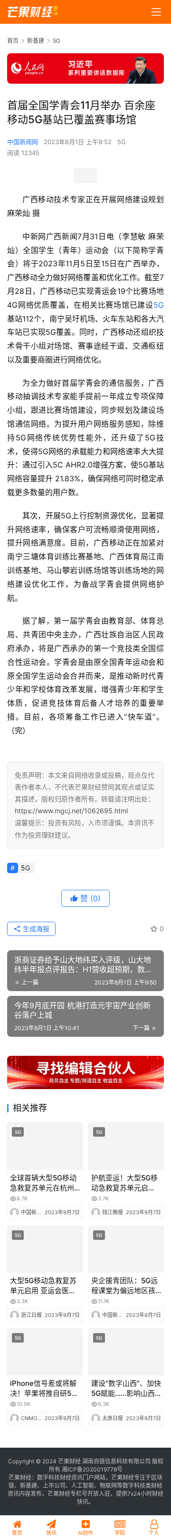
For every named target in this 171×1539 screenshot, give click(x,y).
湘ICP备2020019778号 (92, 1469)
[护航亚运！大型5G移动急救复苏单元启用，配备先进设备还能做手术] (126, 1145)
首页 (13, 40)
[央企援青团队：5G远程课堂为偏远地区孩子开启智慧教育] (126, 1249)
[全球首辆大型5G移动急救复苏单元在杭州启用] (45, 1145)
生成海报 (35, 929)
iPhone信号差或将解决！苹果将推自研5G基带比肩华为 (43, 1388)
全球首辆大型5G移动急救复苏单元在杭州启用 (43, 1183)
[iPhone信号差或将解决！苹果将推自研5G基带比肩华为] (45, 1351)
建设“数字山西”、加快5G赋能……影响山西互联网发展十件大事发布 (126, 1388)
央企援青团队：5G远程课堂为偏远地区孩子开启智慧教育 (124, 1285)
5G (121, 142)
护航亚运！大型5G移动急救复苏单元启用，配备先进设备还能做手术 (124, 1183)
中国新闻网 (22, 142)
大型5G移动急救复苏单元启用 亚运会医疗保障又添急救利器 (43, 1285)
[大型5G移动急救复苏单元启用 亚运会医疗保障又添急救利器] (45, 1249)
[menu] (156, 11)
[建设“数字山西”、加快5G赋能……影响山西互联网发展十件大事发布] (126, 1351)
